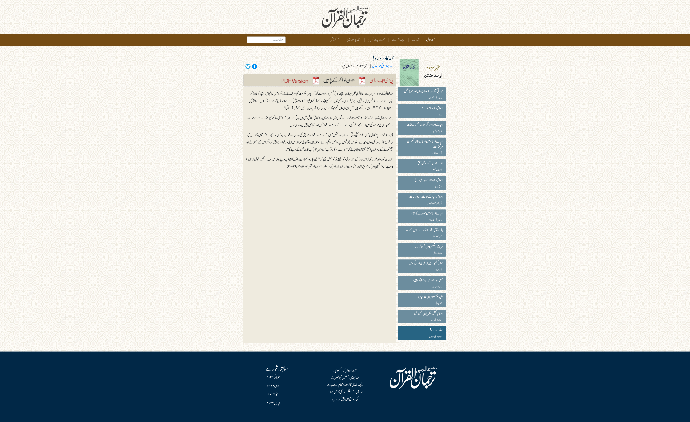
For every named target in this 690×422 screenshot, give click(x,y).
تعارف (416, 40)
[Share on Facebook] (254, 66)
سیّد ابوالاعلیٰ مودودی (383, 66)
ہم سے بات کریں (376, 40)
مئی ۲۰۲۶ (273, 395)
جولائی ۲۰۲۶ (273, 377)
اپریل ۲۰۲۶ (273, 403)
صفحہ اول (430, 40)
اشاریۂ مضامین (353, 40)
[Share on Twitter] (248, 66)
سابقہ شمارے (398, 40)
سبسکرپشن (335, 40)
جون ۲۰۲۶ (273, 386)
